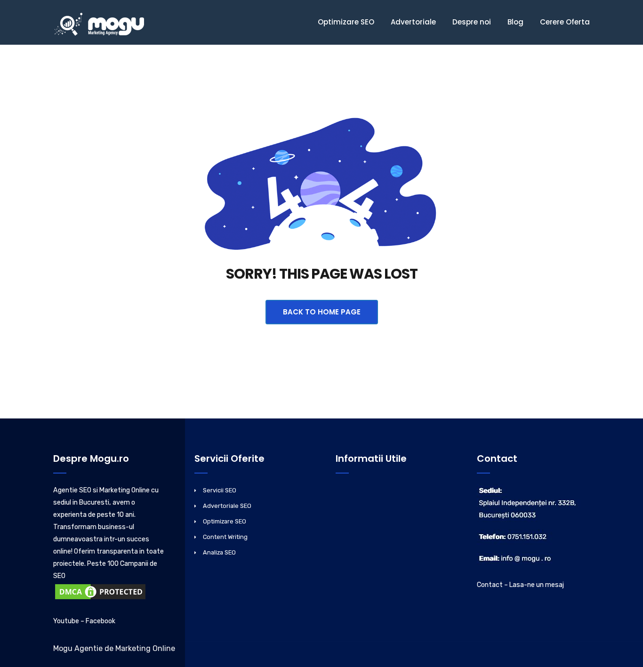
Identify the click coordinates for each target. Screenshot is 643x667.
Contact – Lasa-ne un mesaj (520, 585)
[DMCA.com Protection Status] (100, 593)
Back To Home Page (322, 312)
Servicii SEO (219, 490)
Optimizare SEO (346, 22)
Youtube (66, 621)
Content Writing (225, 536)
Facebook (100, 621)
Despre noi (471, 22)
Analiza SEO (219, 552)
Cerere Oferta (565, 22)
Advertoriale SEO (227, 505)
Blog (515, 22)
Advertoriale (413, 22)
